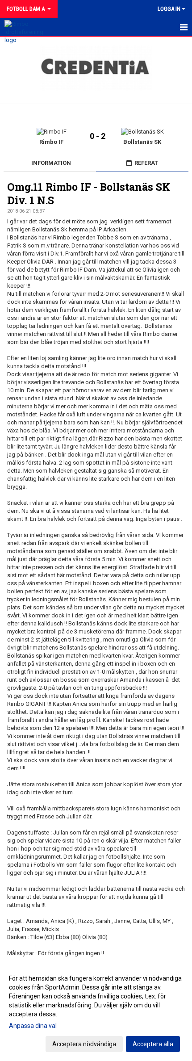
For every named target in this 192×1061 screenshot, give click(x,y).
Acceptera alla (153, 1044)
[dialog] (96, 1010)
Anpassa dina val (33, 1025)
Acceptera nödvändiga (84, 1044)
